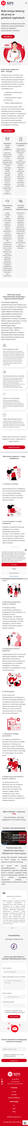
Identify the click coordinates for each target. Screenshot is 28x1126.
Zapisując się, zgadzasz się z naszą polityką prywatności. (14, 1055)
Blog (14, 1111)
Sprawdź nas (8, 36)
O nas (14, 1091)
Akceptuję (14, 564)
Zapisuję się (14, 1060)
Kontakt (14, 1094)
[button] (25, 550)
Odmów (14, 568)
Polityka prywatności (14, 576)
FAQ (14, 1108)
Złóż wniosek (14, 1016)
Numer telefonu (7, 993)
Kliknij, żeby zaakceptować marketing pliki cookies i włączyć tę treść (14, 837)
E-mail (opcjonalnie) (8, 1002)
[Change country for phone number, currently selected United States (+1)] (4, 997)
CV (14, 1105)
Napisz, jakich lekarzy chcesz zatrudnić (13, 977)
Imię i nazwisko (7, 968)
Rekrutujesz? (8, 131)
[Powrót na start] (7, 3)
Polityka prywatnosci (14, 1117)
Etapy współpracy (14, 1098)
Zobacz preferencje (14, 573)
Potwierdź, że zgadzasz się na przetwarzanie (15, 1011)
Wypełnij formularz (14, 447)
